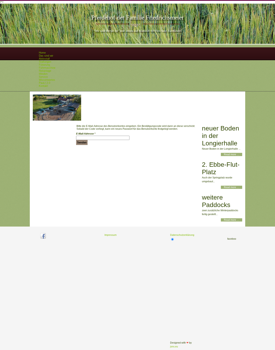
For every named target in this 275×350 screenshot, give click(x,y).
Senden (82, 142)
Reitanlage (45, 70)
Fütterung (44, 64)
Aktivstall (44, 58)
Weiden (43, 73)
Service (43, 76)
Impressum (110, 235)
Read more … (231, 154)
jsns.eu (174, 346)
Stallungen (45, 61)
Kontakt (43, 85)
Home (42, 52)
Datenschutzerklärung (182, 235)
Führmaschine (47, 67)
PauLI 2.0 (44, 82)
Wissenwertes (47, 79)
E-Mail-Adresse (85, 133)
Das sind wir (46, 55)
